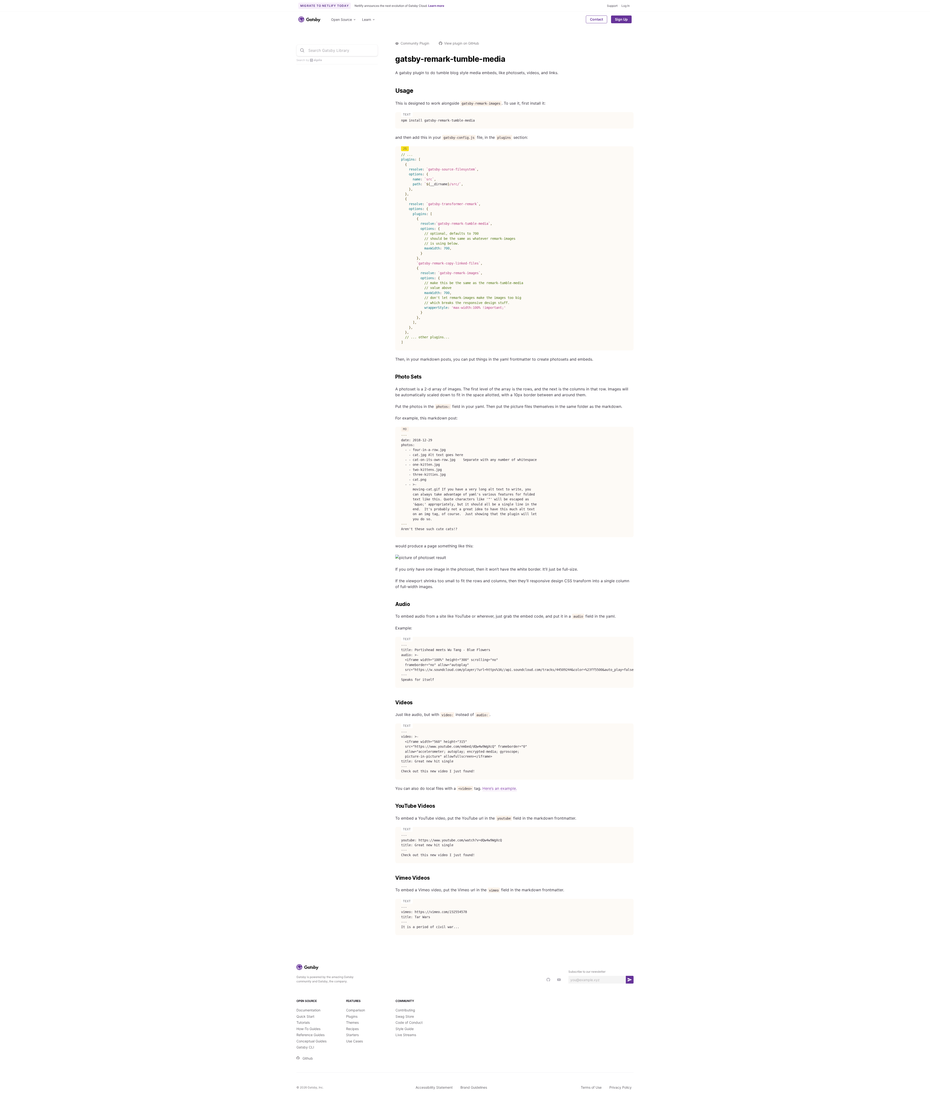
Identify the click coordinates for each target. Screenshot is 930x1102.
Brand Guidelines (473, 1087)
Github (307, 1058)
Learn (366, 19)
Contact (596, 19)
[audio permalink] (392, 604)
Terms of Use (591, 1087)
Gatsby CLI (305, 1047)
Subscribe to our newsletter (586, 971)
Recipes (352, 1029)
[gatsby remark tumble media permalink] (392, 59)
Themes (352, 1022)
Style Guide (404, 1029)
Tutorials (303, 1022)
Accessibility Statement (434, 1087)
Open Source (341, 19)
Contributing (405, 1010)
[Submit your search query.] (302, 50)
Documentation (308, 1010)
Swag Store (404, 1016)
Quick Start (305, 1016)
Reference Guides (310, 1035)
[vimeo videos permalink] (392, 878)
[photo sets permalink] (392, 377)
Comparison (355, 1010)
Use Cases (354, 1041)
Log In (625, 6)
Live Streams (405, 1035)
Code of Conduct (409, 1022)
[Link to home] (309, 19)
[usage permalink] (392, 90)
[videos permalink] (392, 702)
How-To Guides (308, 1029)
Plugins (351, 1016)
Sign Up (621, 19)
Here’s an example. (499, 788)
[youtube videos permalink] (392, 806)
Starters (352, 1035)
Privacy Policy (620, 1087)
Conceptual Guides (311, 1041)
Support (612, 6)
